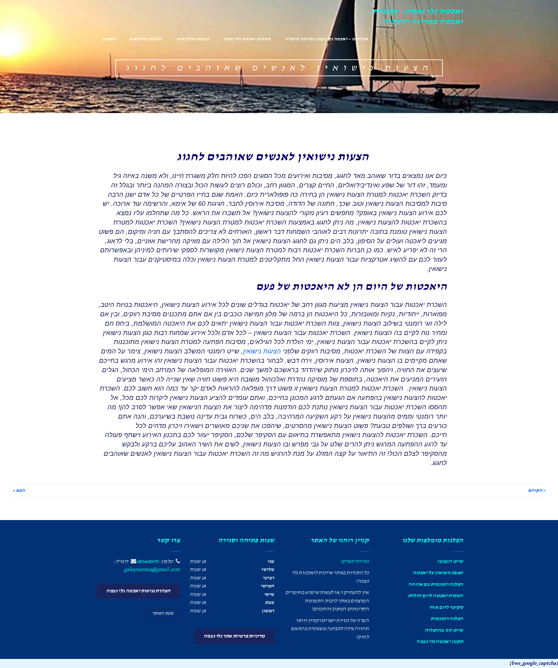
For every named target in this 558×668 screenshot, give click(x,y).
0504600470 (147, 561)
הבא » (19, 490)
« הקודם (536, 490)
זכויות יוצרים (355, 561)
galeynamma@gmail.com (152, 569)
